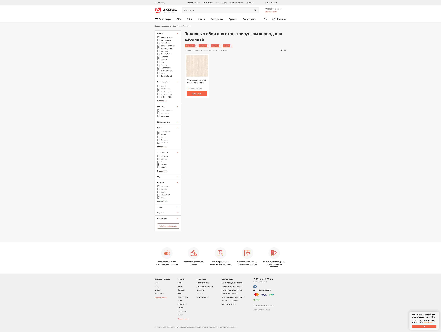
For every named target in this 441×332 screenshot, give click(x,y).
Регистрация (273, 2)
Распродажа (249, 19)
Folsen (180, 315)
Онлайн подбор (208, 3)
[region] (168, 131)
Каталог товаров (166, 26)
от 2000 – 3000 (166, 94)
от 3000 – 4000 (166, 97)
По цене (188, 50)
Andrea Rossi (165, 43)
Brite (179, 293)
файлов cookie (428, 322)
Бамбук (163, 192)
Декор (201, 19)
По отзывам (222, 50)
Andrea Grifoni (166, 40)
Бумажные (164, 113)
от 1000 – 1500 (166, 89)
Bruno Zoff (164, 51)
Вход (266, 2)
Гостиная (164, 156)
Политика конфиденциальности (263, 305)
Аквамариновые (166, 132)
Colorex (181, 308)
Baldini (180, 286)
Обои (189, 19)
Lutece (163, 62)
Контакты (250, 3)
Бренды (233, 19)
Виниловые (165, 116)
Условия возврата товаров (232, 286)
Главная (157, 26)
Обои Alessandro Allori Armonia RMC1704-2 (196, 81)
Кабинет (164, 164)
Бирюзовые (165, 140)
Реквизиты (200, 290)
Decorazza (182, 311)
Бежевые (164, 134)
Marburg (164, 65)
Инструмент (217, 19)
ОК (424, 326)
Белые (163, 137)
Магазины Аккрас (203, 283)
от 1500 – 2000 (166, 91)
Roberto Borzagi (166, 70)
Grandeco (164, 57)
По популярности (210, 50)
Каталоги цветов (221, 3)
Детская (164, 159)
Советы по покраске (229, 293)
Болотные (164, 143)
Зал (162, 162)
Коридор (164, 167)
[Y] (255, 10)
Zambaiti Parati (166, 76)
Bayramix (181, 290)
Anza (180, 283)
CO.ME (180, 300)
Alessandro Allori (167, 37)
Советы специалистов (237, 3)
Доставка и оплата (194, 3)
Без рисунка (165, 195)
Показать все (162, 101)
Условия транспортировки (232, 290)
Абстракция (165, 186)
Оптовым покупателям (204, 286)
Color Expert (182, 304)
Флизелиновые (166, 110)
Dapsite (267, 310)
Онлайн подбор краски (230, 300)
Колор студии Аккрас (166, 10)
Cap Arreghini (183, 297)
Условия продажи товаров (232, 283)
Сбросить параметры (168, 226)
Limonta (164, 59)
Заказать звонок (271, 12)
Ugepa (163, 73)
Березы (163, 197)
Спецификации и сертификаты (233, 297)
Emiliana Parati (166, 54)
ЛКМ (179, 19)
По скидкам (197, 50)
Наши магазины (202, 297)
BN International (166, 48)
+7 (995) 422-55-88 (273, 9)
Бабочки (164, 189)
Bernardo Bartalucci (168, 46)
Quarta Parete (166, 68)
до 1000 (163, 86)
